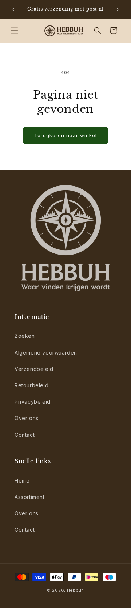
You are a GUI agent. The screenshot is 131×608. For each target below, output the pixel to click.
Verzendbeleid (34, 369)
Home (22, 480)
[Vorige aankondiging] (13, 9)
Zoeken (25, 336)
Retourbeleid (31, 385)
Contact (25, 435)
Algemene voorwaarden (46, 352)
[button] (15, 31)
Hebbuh (75, 590)
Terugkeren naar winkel (65, 135)
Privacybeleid (33, 402)
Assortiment (30, 497)
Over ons (27, 418)
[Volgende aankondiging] (118, 9)
